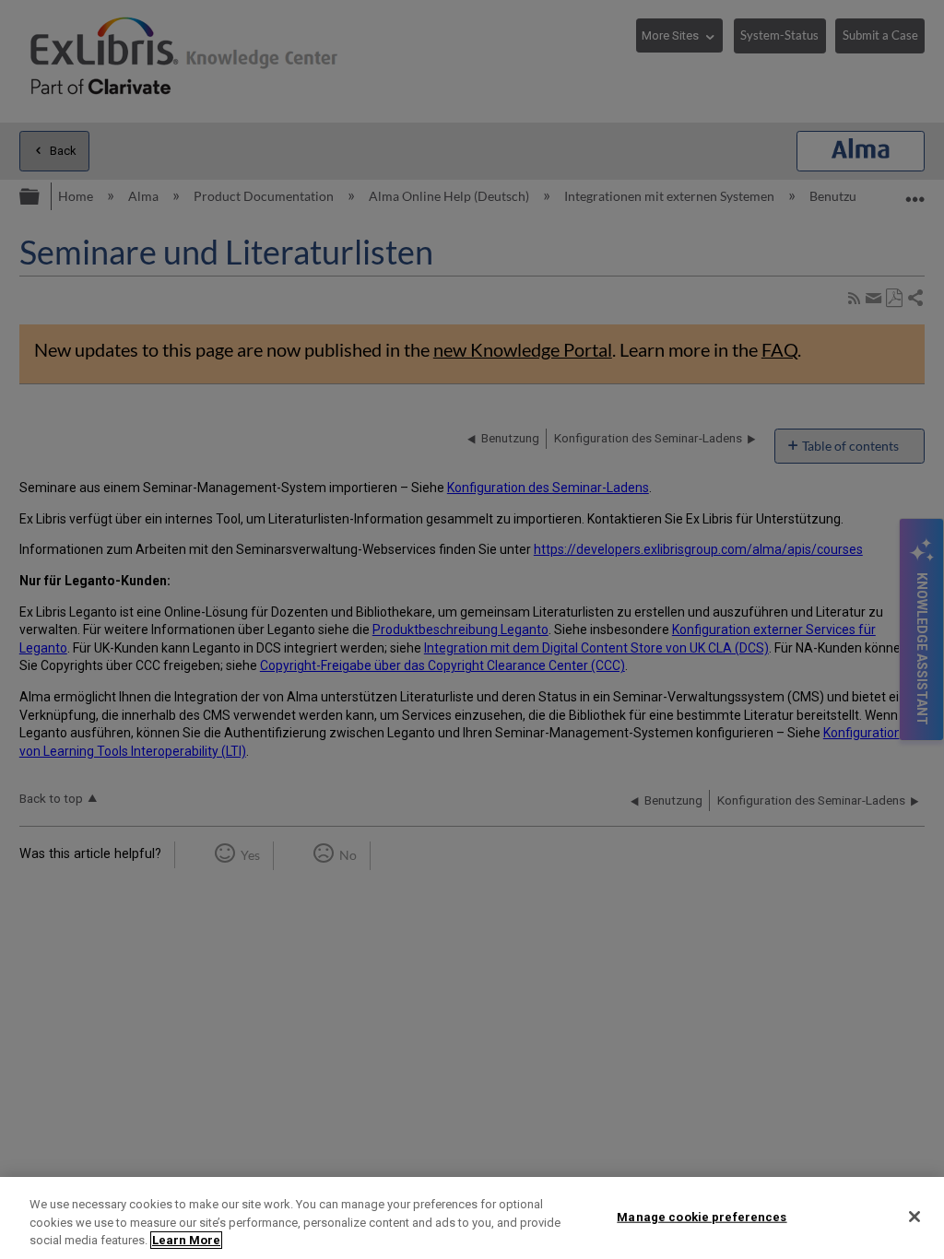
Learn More (186, 1240)
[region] (472, 1218)
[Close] (914, 1216)
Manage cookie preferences (701, 1216)
